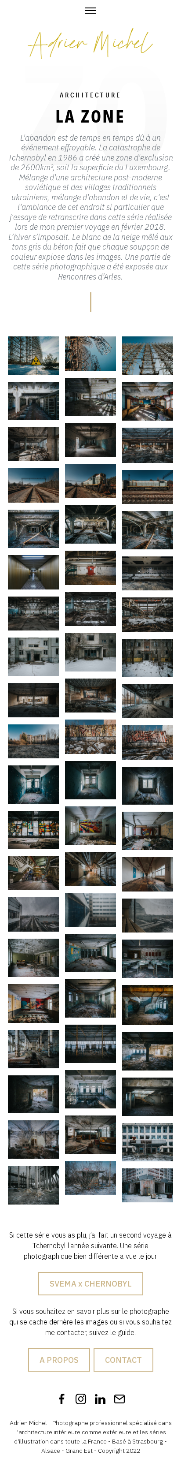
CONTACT (123, 1360)
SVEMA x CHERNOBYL (91, 1284)
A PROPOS (59, 1360)
